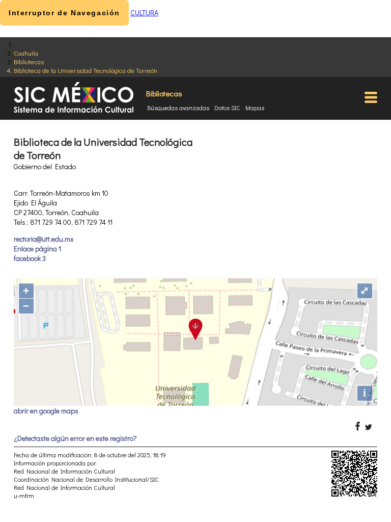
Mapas (254, 107)
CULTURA (144, 12)
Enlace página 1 (37, 248)
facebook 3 (30, 258)
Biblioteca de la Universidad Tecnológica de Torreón (85, 70)
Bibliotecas (29, 61)
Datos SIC (227, 107)
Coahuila (26, 52)
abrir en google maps (46, 410)
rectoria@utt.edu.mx (43, 239)
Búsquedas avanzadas (178, 107)
